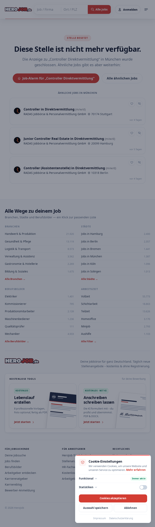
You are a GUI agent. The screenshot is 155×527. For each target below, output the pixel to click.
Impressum (99, 518)
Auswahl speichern (95, 508)
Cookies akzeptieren (113, 498)
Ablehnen (130, 508)
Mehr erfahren (136, 470)
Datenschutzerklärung (121, 518)
